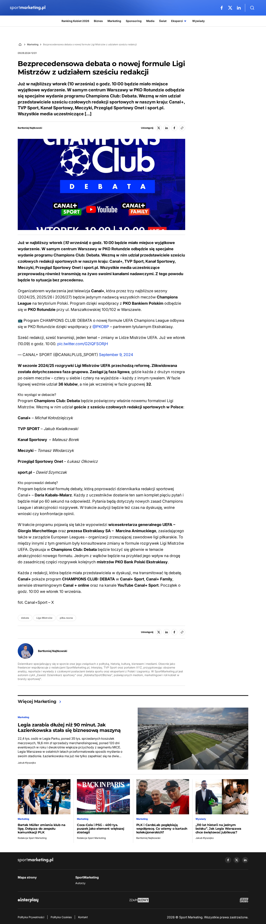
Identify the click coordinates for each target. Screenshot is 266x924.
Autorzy (80, 883)
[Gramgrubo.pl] (244, 900)
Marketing (32, 44)
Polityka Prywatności (31, 917)
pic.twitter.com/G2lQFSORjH (82, 343)
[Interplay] (28, 900)
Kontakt (83, 917)
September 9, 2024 (116, 354)
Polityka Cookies (61, 917)
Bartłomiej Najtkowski (30, 128)
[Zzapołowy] (139, 900)
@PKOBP (100, 326)
